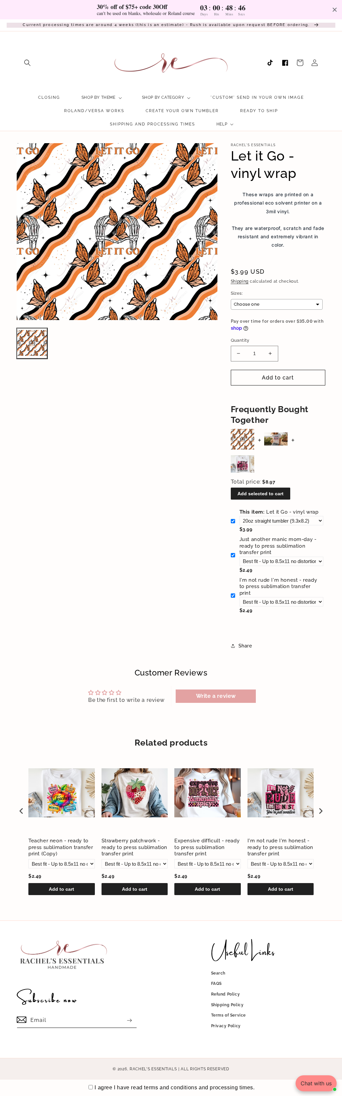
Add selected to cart (260, 493)
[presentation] (21, 811)
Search (218, 973)
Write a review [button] (216, 696)
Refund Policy (225, 994)
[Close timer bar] (335, 10)
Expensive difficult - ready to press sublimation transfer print (206, 847)
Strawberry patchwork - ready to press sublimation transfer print (135, 847)
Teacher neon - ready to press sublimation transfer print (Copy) (60, 847)
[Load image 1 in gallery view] (32, 343)
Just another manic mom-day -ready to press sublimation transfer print (278, 545)
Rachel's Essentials (153, 1069)
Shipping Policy (227, 1005)
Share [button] (245, 645)
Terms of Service (228, 1015)
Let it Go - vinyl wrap (279, 512)
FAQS (216, 983)
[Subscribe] (129, 1020)
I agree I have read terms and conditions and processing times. (174, 1087)
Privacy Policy (226, 1026)
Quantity (240, 340)
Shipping (240, 281)
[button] (27, 62)
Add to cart (61, 889)
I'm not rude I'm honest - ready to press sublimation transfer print (278, 586)
